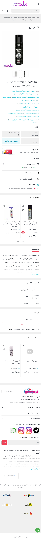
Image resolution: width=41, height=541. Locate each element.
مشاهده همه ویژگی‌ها (11, 141)
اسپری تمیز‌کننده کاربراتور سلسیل (24, 94)
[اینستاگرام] (29, 430)
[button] (23, 241)
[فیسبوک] (36, 430)
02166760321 (25, 397)
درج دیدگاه (20, 324)
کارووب (8, 485)
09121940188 (32, 397)
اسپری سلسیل (6, 97)
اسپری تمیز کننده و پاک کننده (22, 17)
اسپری (33, 17)
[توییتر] (13, 430)
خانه (38, 17)
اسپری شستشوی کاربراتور (31, 107)
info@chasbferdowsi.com (28, 399)
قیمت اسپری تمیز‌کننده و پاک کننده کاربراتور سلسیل (23, 120)
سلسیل (34, 123)
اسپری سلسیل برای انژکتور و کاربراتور (28, 104)
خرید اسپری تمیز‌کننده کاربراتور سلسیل (27, 110)
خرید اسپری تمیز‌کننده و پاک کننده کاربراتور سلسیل (23, 113)
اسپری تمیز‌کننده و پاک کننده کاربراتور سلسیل (25, 97)
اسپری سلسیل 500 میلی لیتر (29, 100)
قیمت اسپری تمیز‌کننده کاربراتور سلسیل (27, 117)
